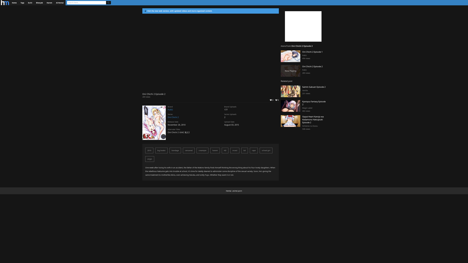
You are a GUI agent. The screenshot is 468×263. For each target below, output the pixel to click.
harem (215, 150)
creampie (202, 150)
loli (244, 150)
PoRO (170, 109)
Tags (22, 3)
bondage (175, 150)
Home (14, 3)
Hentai (228, 191)
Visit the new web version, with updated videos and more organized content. (179, 11)
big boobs (161, 150)
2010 (149, 150)
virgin (149, 159)
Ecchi (30, 3)
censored (189, 150)
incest (234, 150)
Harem (49, 3)
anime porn (237, 191)
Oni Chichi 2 (173, 117)
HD (225, 150)
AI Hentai (60, 3)
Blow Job (39, 3)
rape (254, 150)
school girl (266, 150)
